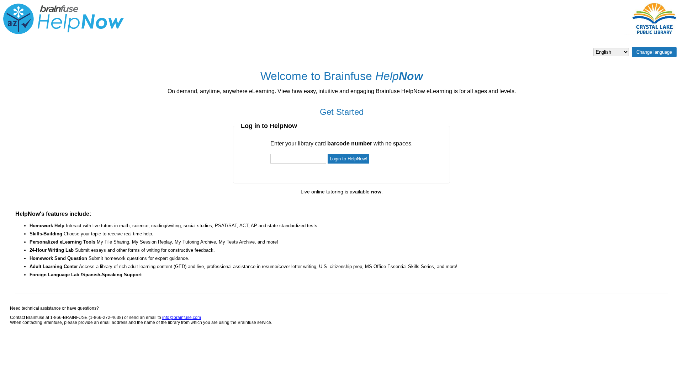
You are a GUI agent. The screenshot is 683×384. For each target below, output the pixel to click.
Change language (654, 52)
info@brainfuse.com (181, 317)
